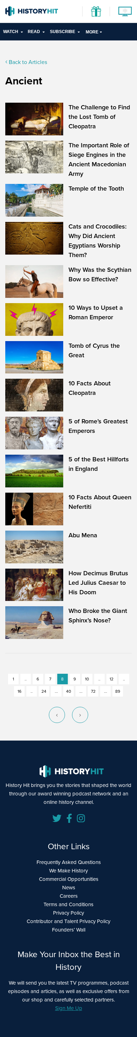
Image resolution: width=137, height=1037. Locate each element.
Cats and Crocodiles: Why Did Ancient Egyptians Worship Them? (97, 241)
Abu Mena (82, 535)
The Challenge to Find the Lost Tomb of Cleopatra (99, 117)
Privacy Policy (68, 913)
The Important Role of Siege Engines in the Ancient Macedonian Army (98, 159)
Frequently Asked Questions (69, 862)
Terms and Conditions (68, 904)
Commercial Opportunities (68, 879)
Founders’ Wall (68, 930)
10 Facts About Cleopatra (89, 388)
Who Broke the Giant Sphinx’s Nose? (97, 615)
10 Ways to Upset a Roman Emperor (95, 312)
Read (34, 31)
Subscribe (62, 31)
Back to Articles (27, 62)
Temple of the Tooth (96, 188)
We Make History (68, 871)
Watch (10, 31)
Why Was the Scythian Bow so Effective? (99, 274)
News (68, 887)
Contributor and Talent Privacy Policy (68, 921)
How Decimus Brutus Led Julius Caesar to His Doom (98, 583)
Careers (69, 896)
